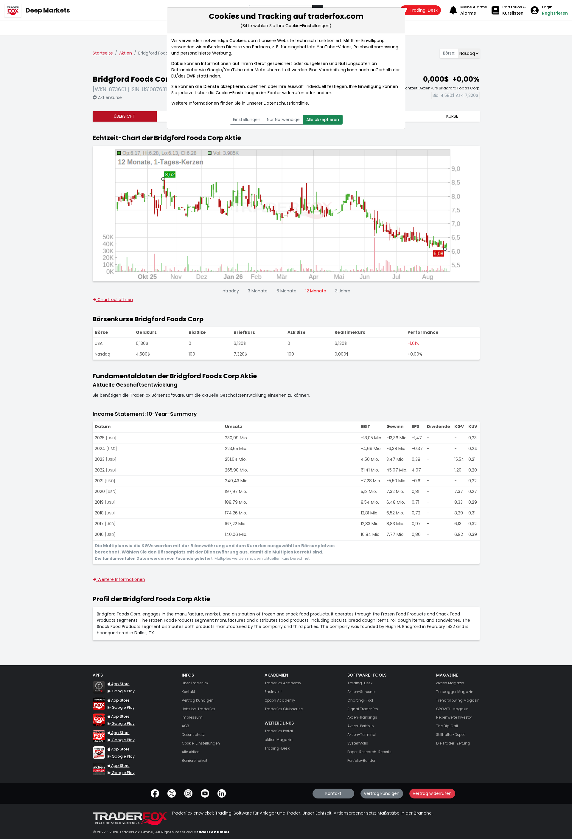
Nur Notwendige (283, 119)
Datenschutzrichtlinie (286, 103)
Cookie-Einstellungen (238, 93)
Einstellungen (246, 119)
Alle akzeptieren (322, 119)
